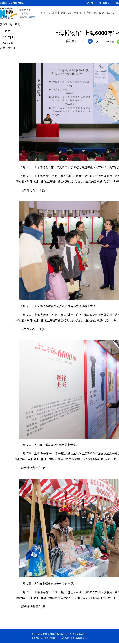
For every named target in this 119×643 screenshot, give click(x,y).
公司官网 (23, 13)
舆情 (75, 12)
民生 (114, 12)
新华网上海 (6, 24)
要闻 (63, 12)
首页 (42, 12)
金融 (95, 12)
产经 (88, 12)
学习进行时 (53, 12)
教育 (108, 12)
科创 (82, 12)
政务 (69, 12)
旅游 (101, 12)
